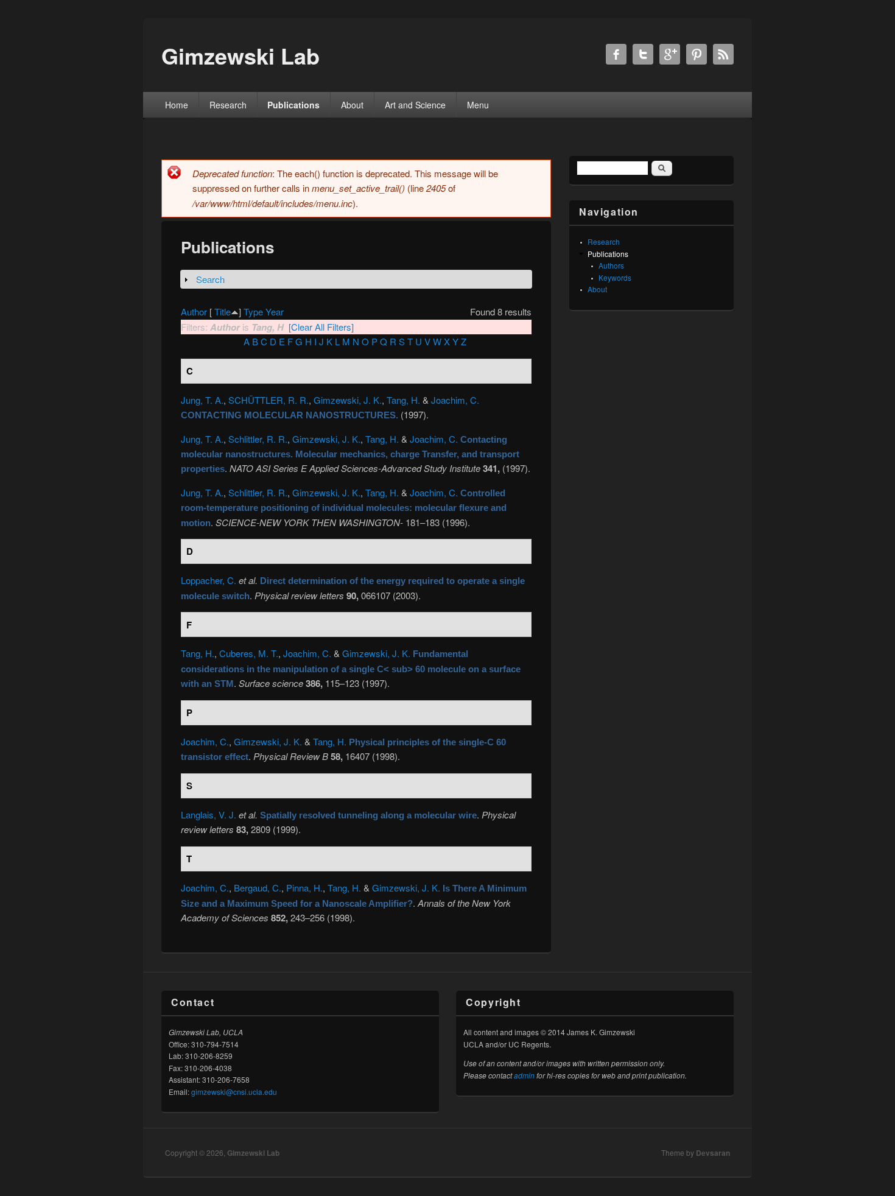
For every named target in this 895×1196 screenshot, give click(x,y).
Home (176, 105)
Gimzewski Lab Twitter (643, 54)
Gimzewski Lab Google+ (669, 54)
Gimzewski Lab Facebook (616, 54)
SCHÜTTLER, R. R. (268, 399)
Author (194, 311)
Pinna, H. (304, 887)
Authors (611, 265)
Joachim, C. (455, 399)
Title (222, 311)
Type (253, 311)
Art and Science (415, 105)
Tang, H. (403, 399)
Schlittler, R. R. (257, 438)
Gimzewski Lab (253, 1152)
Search (210, 279)
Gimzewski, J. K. (348, 399)
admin (524, 1075)
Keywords (614, 277)
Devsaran (713, 1152)
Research (228, 105)
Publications (293, 105)
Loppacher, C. (208, 580)
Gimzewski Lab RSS (723, 54)
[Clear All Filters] (321, 326)
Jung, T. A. (202, 399)
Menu (478, 105)
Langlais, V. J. (208, 814)
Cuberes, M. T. (248, 653)
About (352, 105)
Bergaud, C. (257, 887)
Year (274, 311)
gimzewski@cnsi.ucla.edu (234, 1091)
